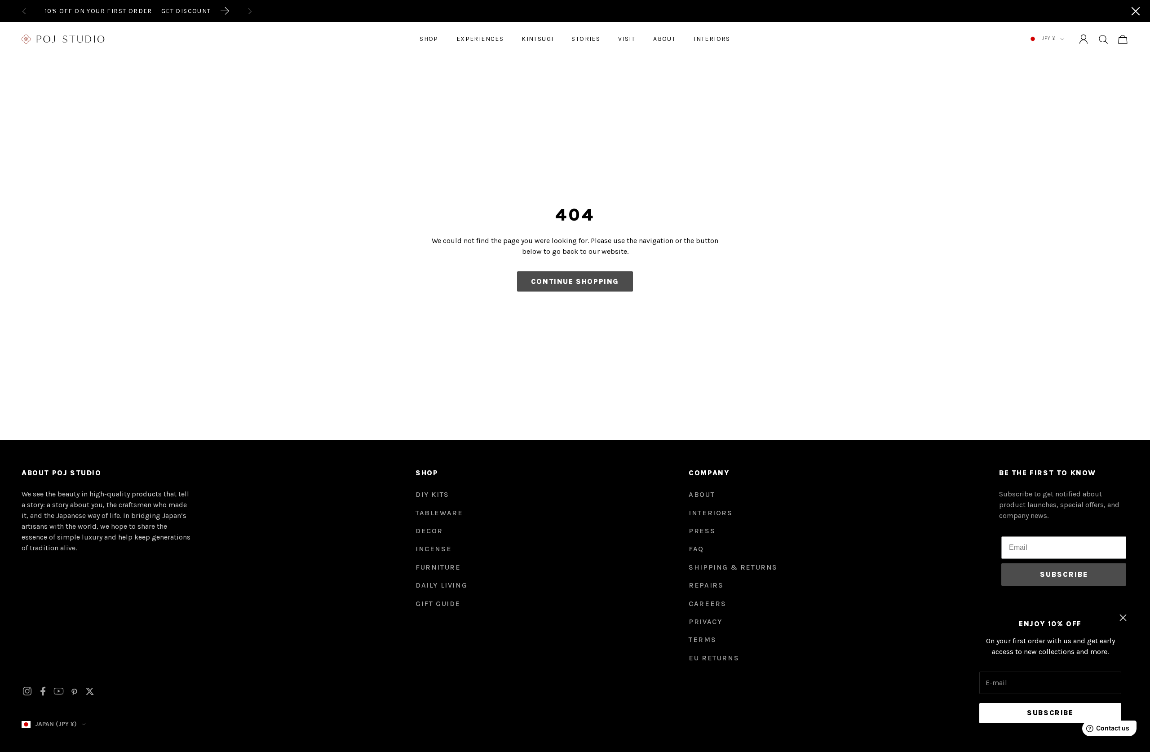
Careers (707, 603)
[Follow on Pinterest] (74, 691)
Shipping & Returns (733, 567)
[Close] (1136, 11)
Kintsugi (537, 39)
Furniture (438, 567)
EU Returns (714, 658)
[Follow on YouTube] (58, 691)
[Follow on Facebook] (43, 691)
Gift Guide (438, 603)
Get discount (186, 11)
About (664, 39)
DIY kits (432, 494)
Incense (433, 548)
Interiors (712, 39)
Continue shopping (575, 281)
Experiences (480, 39)
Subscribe (1050, 712)
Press (702, 530)
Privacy (705, 621)
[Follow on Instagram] (27, 691)
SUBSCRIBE (1064, 574)
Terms (702, 639)
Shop (429, 39)
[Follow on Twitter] (89, 691)
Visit (626, 39)
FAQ (696, 548)
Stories (585, 39)
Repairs (706, 585)
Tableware (439, 513)
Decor (429, 530)
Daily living (441, 585)
